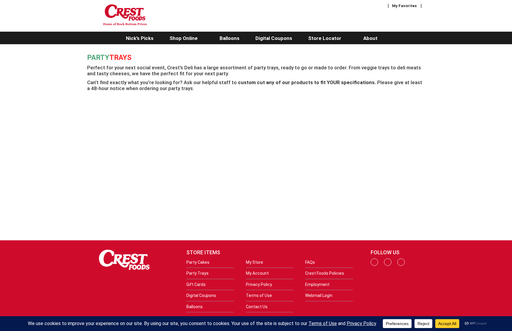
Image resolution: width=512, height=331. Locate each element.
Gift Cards (196, 284)
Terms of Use (259, 295)
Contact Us (257, 306)
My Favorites (404, 6)
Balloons (194, 306)
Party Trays (197, 273)
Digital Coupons (201, 295)
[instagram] (387, 264)
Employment (317, 284)
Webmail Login (318, 295)
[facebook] (374, 264)
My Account (257, 273)
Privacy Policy (259, 284)
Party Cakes (197, 262)
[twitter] (401, 264)
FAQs (310, 262)
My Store (254, 262)
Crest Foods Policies (324, 273)
